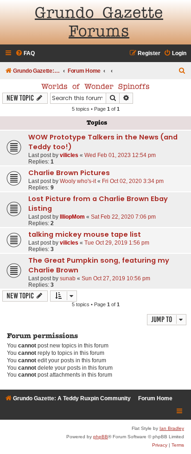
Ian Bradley (171, 428)
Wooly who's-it (78, 181)
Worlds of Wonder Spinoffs (95, 87)
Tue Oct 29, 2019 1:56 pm (116, 243)
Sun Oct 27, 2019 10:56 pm (116, 278)
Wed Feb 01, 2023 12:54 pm (120, 155)
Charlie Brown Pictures (69, 172)
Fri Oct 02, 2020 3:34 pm (133, 181)
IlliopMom (72, 217)
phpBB (100, 436)
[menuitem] (25, 53)
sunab (68, 278)
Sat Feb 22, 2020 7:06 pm (123, 217)
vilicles (69, 155)
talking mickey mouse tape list (84, 234)
